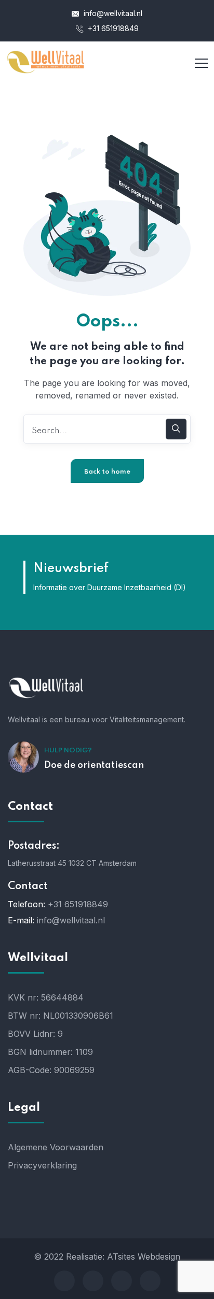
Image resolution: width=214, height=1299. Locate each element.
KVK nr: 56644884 (46, 997)
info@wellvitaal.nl (112, 13)
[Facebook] (64, 1281)
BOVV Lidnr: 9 (35, 1034)
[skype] (121, 1281)
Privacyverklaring (42, 1165)
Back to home (107, 471)
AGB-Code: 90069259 (51, 1070)
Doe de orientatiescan (94, 765)
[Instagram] (150, 1281)
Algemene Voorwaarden (55, 1147)
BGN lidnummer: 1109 (50, 1052)
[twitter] (93, 1281)
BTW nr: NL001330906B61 (60, 1015)
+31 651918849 (112, 28)
